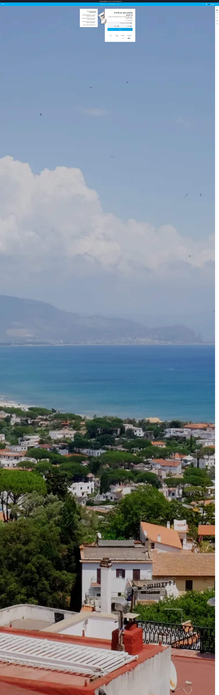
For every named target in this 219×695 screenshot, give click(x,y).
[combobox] (129, 20)
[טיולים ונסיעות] (217, 20)
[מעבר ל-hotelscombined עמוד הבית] (210, 4)
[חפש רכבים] (217, 12)
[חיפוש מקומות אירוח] (217, 10)
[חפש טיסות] (217, 8)
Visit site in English (103, 1)
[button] (1, 1)
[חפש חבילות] (217, 15)
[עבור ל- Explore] (217, 17)
